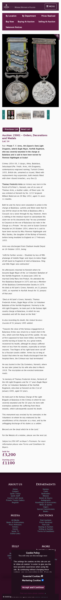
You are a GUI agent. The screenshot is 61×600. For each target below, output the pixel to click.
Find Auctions (45, 520)
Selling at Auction (46, 529)
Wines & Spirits (46, 505)
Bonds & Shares (45, 498)
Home (15, 489)
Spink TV (15, 531)
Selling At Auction (46, 22)
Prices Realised (48, 16)
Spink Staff (15, 496)
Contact (15, 491)
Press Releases (15, 525)
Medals (46, 496)
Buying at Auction (45, 527)
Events (15, 529)
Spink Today (15, 494)
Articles (15, 527)
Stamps (46, 489)
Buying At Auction (26, 22)
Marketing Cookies (32, 580)
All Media (15, 520)
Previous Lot (11, 129)
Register (15, 502)
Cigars (45, 507)
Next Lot (25, 129)
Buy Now (10, 22)
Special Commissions (46, 509)
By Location (11, 16)
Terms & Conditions (45, 531)
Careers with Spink (15, 498)
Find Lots (46, 525)
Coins (46, 491)
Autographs (46, 500)
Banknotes (45, 494)
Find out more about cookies (33, 593)
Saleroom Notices (14, 27)
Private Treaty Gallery (15, 500)
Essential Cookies (32, 576)
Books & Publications (15, 522)
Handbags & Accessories (45, 502)
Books (45, 511)
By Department (29, 16)
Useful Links (15, 533)
